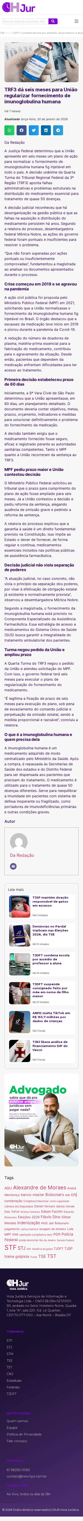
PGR (56, 1234)
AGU (8, 1188)
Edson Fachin (52, 1211)
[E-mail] (13, 866)
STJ (21, 1248)
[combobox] (25, 21)
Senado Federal (65, 1240)
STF (10, 1247)
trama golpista (16, 1256)
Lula (70, 1229)
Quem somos (17, 1421)
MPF (7, 1234)
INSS (44, 1223)
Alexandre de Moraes (39, 1187)
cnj (74, 1194)
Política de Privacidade (24, 1434)
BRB (67, 1195)
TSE (42, 1256)
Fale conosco (17, 1441)
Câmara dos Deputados (18, 1206)
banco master (32, 1194)
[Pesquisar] (53, 21)
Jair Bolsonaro (59, 1223)
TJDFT (58, 1248)
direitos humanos (30, 1211)
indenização (28, 1222)
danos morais (65, 1206)
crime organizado (59, 1201)
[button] (9, 130)
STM (10, 1354)
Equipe (12, 1428)
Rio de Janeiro (47, 1240)
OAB (15, 1234)
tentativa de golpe (42, 1249)
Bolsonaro (54, 1194)
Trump (33, 1257)
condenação (13, 1201)
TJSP (68, 1248)
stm (29, 1248)
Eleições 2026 (29, 1217)
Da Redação (22, 855)
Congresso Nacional (35, 1201)
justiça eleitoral (29, 1229)
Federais (13, 1387)
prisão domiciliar (28, 1240)
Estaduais (14, 1381)
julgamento (12, 1229)
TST (51, 1256)
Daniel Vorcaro (44, 1206)
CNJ (10, 1374)
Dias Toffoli (11, 1211)
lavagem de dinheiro (52, 1229)
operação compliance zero (35, 1234)
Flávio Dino (50, 1216)
